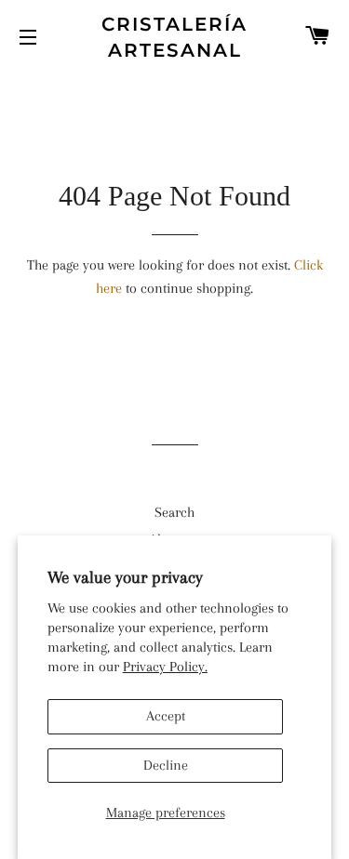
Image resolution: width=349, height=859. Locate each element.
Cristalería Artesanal (174, 37)
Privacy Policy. (165, 666)
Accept (165, 715)
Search (174, 512)
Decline (165, 765)
